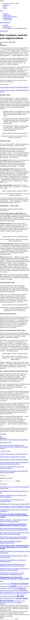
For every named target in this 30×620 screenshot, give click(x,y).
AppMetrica (2, 586)
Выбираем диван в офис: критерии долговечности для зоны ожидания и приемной (14, 569)
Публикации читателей (10, 16)
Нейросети (2, 593)
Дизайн (25, 590)
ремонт (8, 602)
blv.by (1, 11)
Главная (5, 13)
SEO (9, 588)
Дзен (20, 590)
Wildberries (2, 590)
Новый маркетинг (5, 22)
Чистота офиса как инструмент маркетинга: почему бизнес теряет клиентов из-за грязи (14, 533)
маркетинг (3, 602)
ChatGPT (7, 586)
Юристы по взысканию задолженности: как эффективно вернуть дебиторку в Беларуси (13, 524)
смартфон (12, 602)
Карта (5, 8)
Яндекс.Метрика (17, 600)
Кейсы (11, 592)
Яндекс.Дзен (12, 598)
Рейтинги (2, 596)
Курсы (15, 592)
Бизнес (16, 590)
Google (13, 586)
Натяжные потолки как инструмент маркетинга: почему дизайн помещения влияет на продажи (14, 537)
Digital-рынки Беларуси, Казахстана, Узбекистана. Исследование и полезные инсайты (14, 577)
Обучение (8, 593)
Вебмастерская (7, 18)
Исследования (4, 592)
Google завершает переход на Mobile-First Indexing (14, 87)
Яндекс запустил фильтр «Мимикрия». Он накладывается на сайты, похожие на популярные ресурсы (14, 447)
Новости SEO (7, 15)
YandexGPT (8, 590)
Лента (5, 6)
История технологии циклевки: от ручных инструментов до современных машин (12, 573)
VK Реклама (21, 588)
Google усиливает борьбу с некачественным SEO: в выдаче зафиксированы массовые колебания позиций (15, 547)
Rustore (5, 588)
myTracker (26, 586)
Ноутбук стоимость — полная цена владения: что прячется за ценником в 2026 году (14, 520)
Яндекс (20, 595)
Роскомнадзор (12, 596)
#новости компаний (19, 583)
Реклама (7, 596)
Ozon (1, 588)
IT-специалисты (20, 586)
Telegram (12, 588)
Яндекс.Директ (22, 598)
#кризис (9, 583)
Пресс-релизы (13, 593)
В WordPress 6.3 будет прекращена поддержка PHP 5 (15, 504)
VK (16, 588)
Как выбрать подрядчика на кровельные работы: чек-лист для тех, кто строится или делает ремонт (14, 529)
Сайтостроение (7, 19)
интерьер (23, 600)
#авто (1, 583)
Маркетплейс (20, 592)
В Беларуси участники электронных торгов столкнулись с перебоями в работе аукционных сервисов (14, 515)
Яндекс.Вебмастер (4, 598)
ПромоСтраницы (20, 593)
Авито (12, 590)
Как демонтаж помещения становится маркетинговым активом (11, 542)
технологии (18, 602)
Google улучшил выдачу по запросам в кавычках (14, 454)
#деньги (5, 583)
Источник (3, 434)
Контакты (6, 5)
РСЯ (26, 593)
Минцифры (26, 592)
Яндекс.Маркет (6, 600)
